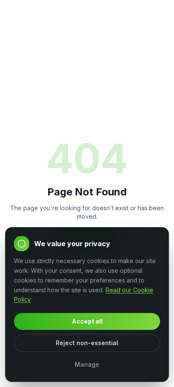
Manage (87, 364)
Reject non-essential (87, 342)
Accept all (87, 321)
